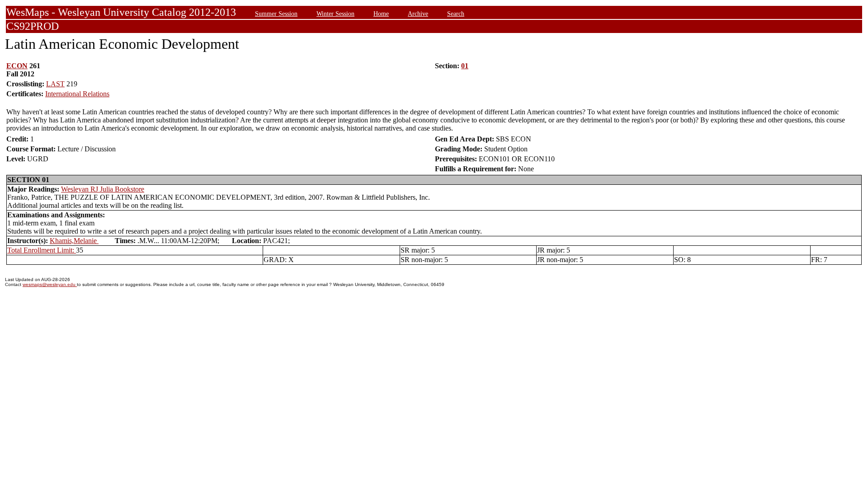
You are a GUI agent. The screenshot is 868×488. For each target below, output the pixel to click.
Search (455, 13)
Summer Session (276, 13)
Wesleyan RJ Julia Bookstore (102, 189)
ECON (17, 66)
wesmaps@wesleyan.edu (50, 284)
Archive (418, 13)
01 (464, 66)
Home (381, 13)
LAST (55, 84)
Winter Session (335, 13)
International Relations (77, 94)
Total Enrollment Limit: (41, 250)
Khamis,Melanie (74, 240)
